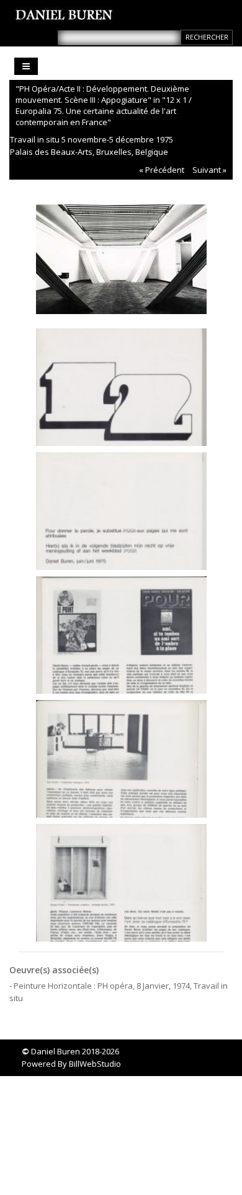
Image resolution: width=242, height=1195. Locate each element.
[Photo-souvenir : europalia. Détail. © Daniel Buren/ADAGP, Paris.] (121, 879)
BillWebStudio (95, 1063)
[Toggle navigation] (26, 66)
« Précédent (161, 169)
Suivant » (209, 169)
